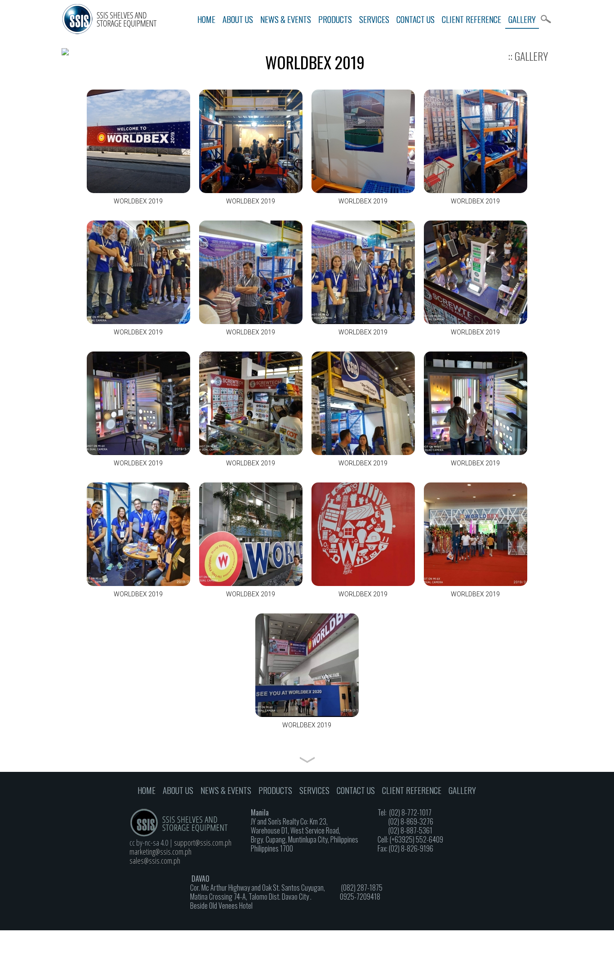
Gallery (522, 19)
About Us (237, 19)
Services (374, 19)
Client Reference (471, 19)
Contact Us (415, 19)
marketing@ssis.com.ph (160, 851)
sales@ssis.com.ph (154, 860)
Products (335, 19)
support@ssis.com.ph (202, 842)
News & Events (285, 19)
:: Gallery (528, 56)
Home (206, 19)
